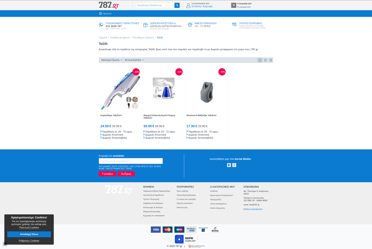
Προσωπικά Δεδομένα (186, 195)
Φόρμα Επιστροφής (151, 211)
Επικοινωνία (182, 207)
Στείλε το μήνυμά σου (253, 209)
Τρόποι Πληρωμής (151, 199)
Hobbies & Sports (120, 37)
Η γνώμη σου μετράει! (186, 199)
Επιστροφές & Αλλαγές (153, 207)
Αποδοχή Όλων (29, 234)
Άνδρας (126, 173)
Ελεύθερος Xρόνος (143, 37)
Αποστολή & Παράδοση (153, 195)
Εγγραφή (207, 6)
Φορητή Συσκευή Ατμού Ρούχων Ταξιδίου (159, 116)
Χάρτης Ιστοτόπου (185, 203)
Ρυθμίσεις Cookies (29, 240)
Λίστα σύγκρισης (217, 208)
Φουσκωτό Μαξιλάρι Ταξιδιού (201, 115)
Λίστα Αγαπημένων (218, 203)
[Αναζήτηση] (177, 5)
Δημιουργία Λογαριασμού (221, 195)
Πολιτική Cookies (29, 227)
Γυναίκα (107, 173)
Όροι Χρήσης (182, 191)
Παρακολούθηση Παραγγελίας (156, 191)
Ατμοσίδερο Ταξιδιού (110, 115)
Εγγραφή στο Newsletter (154, 215)
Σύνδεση (196, 6)
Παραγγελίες (215, 199)
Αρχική (103, 37)
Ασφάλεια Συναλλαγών (153, 203)
